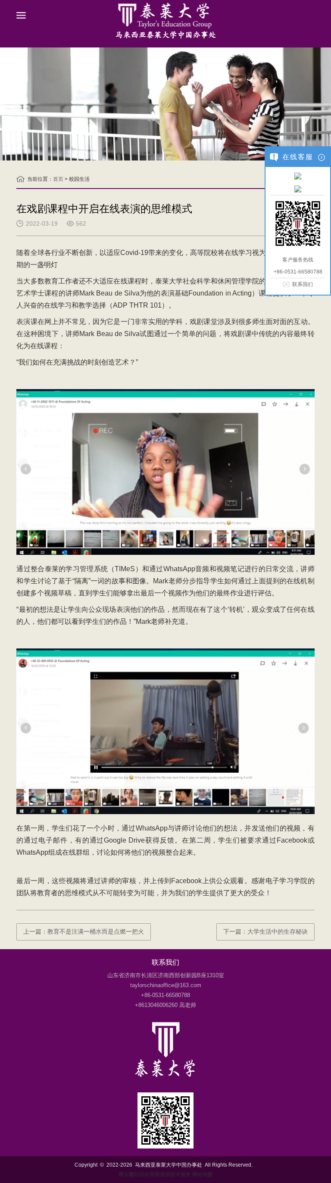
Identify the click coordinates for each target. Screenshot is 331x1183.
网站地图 (202, 1174)
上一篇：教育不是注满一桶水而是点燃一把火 (83, 931)
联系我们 (302, 284)
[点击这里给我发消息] (297, 176)
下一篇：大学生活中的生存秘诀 (265, 931)
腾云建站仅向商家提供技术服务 (155, 1174)
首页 (58, 179)
